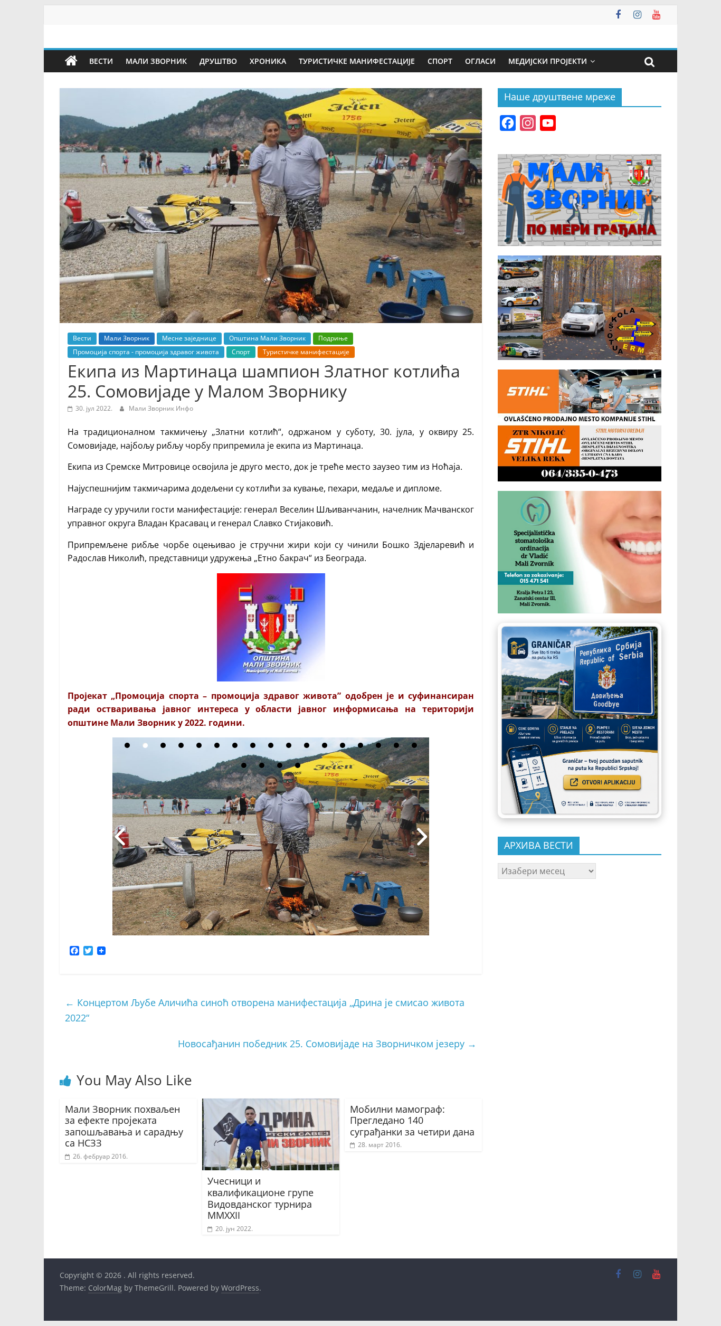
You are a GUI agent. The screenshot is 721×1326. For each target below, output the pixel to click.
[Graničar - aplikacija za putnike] (579, 720)
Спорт (440, 61)
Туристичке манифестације (357, 61)
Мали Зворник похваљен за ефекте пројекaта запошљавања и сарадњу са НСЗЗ (124, 1126)
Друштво (218, 61)
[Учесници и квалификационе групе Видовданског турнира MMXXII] (270, 1105)
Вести (101, 61)
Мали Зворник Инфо (161, 408)
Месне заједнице (189, 338)
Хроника (268, 61)
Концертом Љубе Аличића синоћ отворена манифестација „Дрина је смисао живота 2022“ (264, 1010)
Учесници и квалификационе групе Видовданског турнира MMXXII (260, 1198)
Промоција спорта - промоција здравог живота (146, 351)
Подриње (333, 338)
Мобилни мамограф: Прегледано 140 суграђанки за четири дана (412, 1120)
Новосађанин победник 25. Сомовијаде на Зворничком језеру (327, 1043)
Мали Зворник (156, 61)
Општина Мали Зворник (267, 338)
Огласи (480, 61)
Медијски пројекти (547, 61)
